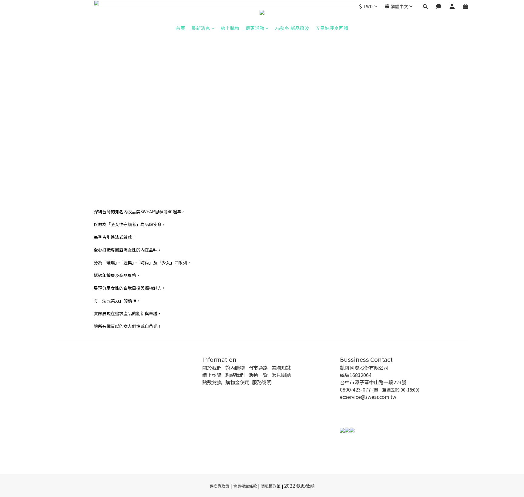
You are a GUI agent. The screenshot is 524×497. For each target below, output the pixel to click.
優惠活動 (255, 28)
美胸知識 (281, 367)
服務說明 (261, 382)
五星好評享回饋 (331, 28)
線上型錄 (212, 375)
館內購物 (235, 367)
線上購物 (230, 28)
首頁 (180, 28)
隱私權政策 (270, 486)
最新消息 (200, 28)
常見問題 (281, 375)
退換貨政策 (219, 486)
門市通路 (258, 367)
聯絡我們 (235, 375)
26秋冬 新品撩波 (292, 28)
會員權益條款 (245, 486)
